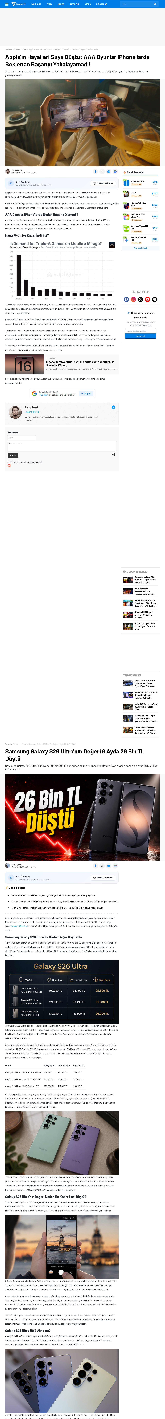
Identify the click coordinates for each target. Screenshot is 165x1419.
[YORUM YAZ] (109, 173)
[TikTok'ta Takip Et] (154, 299)
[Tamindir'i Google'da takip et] (62, 393)
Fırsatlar (101, 4)
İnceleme (75, 4)
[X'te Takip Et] (140, 299)
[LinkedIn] (113, 407)
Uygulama (36, 4)
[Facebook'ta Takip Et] (126, 299)
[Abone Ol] (115, 171)
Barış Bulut (17, 170)
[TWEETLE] (102, 173)
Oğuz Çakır (17, 865)
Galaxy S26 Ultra (19, 926)
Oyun (49, 4)
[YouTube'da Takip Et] (147, 299)
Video (88, 4)
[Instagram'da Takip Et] (133, 299)
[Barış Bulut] (15, 407)
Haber (61, 4)
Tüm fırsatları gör (141, 248)
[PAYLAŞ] (96, 173)
